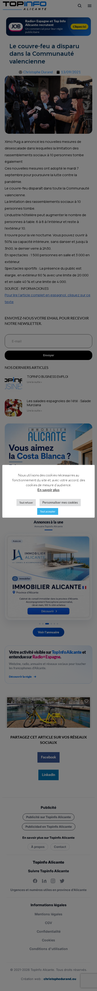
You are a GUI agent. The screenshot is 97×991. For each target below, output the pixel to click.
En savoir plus (48, 490)
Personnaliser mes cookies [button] (60, 502)
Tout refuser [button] (26, 502)
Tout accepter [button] (47, 511)
